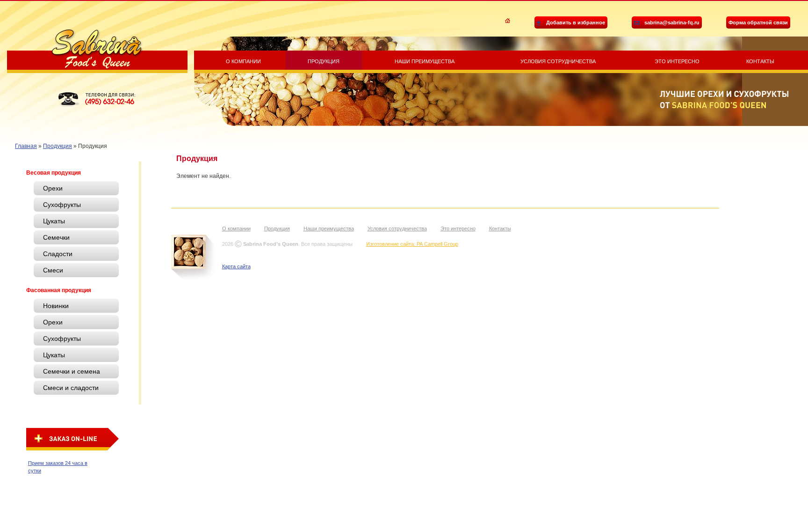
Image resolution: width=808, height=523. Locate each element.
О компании (243, 61)
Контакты (760, 61)
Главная (26, 146)
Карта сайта (236, 266)
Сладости (57, 254)
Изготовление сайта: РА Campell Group (412, 244)
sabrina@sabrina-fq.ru (672, 22)
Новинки (56, 305)
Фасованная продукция (58, 290)
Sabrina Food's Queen (97, 49)
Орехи (53, 188)
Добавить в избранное (575, 22)
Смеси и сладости (71, 387)
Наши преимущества (424, 61)
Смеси (53, 270)
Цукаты (54, 221)
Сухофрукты (62, 204)
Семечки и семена (71, 371)
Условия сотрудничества (558, 61)
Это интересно (677, 61)
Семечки (56, 237)
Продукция (323, 61)
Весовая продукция (53, 172)
